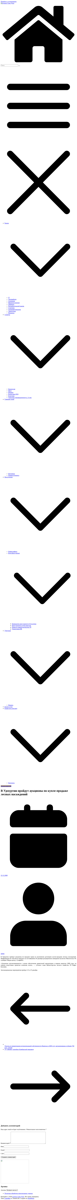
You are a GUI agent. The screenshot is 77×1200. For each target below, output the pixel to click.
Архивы (3, 1190)
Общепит (11, 304)
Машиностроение (14, 303)
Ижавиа (10, 392)
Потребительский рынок (16, 306)
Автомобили (12, 299)
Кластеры (11, 396)
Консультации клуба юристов (21, 625)
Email (2, 1150)
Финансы (11, 313)
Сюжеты (7, 314)
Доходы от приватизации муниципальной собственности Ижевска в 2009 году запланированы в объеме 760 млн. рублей (39, 1047)
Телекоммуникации (14, 309)
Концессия (11, 389)
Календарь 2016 (13, 394)
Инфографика (12, 551)
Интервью (11, 474)
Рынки (7, 223)
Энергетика (12, 311)
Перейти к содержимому (9, 1)
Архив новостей (6, 786)
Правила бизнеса (13, 475)
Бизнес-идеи (8, 707)
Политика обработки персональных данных (19, 1193)
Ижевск (10, 705)
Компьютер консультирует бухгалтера (24, 624)
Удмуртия (8, 630)
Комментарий (6, 1143)
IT (9, 297)
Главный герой (9, 399)
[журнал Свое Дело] (38, 63)
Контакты (11, 783)
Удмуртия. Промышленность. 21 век (20, 397)
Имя (2, 1146)
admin (2, 953)
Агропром (11, 301)
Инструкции (9, 477)
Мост (10, 391)
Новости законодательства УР (21, 627)
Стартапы (11, 308)
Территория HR (17, 629)
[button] (40, 296)
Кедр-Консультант (14, 553)
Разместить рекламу (11, 708)
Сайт (2, 1153)
